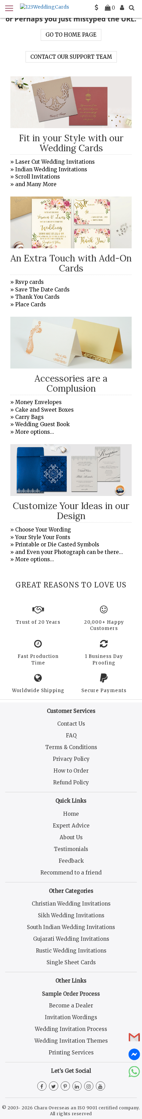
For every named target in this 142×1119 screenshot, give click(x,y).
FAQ (71, 735)
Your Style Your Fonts (42, 537)
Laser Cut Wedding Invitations (55, 162)
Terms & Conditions (71, 747)
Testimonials (71, 849)
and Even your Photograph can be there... (69, 552)
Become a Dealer (71, 1005)
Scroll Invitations (37, 176)
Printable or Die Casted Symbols (57, 544)
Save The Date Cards (42, 289)
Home (71, 814)
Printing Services (71, 1052)
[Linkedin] (77, 1086)
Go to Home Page (71, 34)
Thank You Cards (37, 297)
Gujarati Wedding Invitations (71, 939)
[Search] (131, 7)
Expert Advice (71, 825)
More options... (34, 432)
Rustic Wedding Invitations (71, 950)
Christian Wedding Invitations (71, 903)
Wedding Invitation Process (71, 1029)
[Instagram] (88, 1086)
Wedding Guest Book (42, 424)
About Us (71, 837)
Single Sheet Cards (71, 962)
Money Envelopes (38, 402)
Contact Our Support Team (71, 57)
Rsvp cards (29, 282)
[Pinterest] (65, 1086)
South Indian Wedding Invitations (71, 927)
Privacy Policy (71, 759)
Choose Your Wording (43, 529)
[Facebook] (42, 1086)
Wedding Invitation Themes (71, 1040)
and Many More (36, 184)
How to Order (71, 770)
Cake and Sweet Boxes (44, 410)
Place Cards (30, 304)
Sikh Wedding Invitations (71, 915)
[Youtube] (100, 1086)
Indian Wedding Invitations (51, 169)
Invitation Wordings (71, 1017)
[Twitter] (53, 1086)
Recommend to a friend (71, 872)
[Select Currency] (96, 7)
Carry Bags (29, 417)
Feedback (71, 861)
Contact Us (71, 723)
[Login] (122, 7)
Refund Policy (71, 782)
